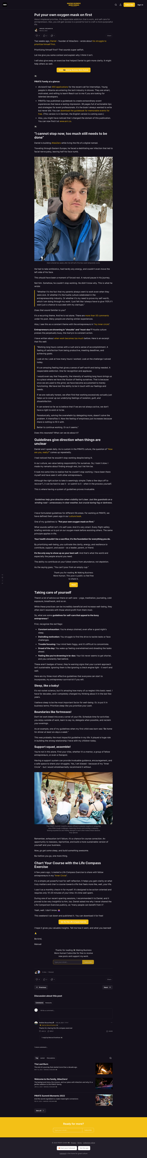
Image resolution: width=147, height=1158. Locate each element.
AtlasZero (56, 143)
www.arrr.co (65, 121)
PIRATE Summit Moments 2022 (49, 1096)
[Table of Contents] (2, 579)
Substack (63, 1153)
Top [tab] (37, 1058)
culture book (75, 516)
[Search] (116, 5)
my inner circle (101, 324)
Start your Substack (67, 1148)
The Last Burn (41, 1064)
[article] (73, 1068)
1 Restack (51, 972)
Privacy (73, 1143)
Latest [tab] (42, 1058)
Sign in (140, 5)
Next (106, 987)
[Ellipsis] (111, 1022)
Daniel (53, 41)
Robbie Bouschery (46, 1022)
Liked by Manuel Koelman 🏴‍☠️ (50, 1025)
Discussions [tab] (51, 1058)
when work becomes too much (69, 338)
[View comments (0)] (55, 1072)
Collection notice (89, 1143)
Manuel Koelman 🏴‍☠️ (46, 28)
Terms (79, 1143)
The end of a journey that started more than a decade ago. (55, 1067)
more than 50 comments (97, 315)
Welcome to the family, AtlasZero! (50, 1079)
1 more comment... (41, 1047)
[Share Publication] (120, 5)
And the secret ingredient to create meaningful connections (56, 1099)
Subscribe (129, 5)
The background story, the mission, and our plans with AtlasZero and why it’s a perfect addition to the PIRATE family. (63, 1083)
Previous (42, 987)
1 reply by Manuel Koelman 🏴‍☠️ (52, 1038)
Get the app (84, 1148)
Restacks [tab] (48, 1003)
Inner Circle (60, 875)
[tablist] (43, 1003)
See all (38, 1110)
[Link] (31, 135)
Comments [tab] (39, 1003)
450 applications (60, 87)
